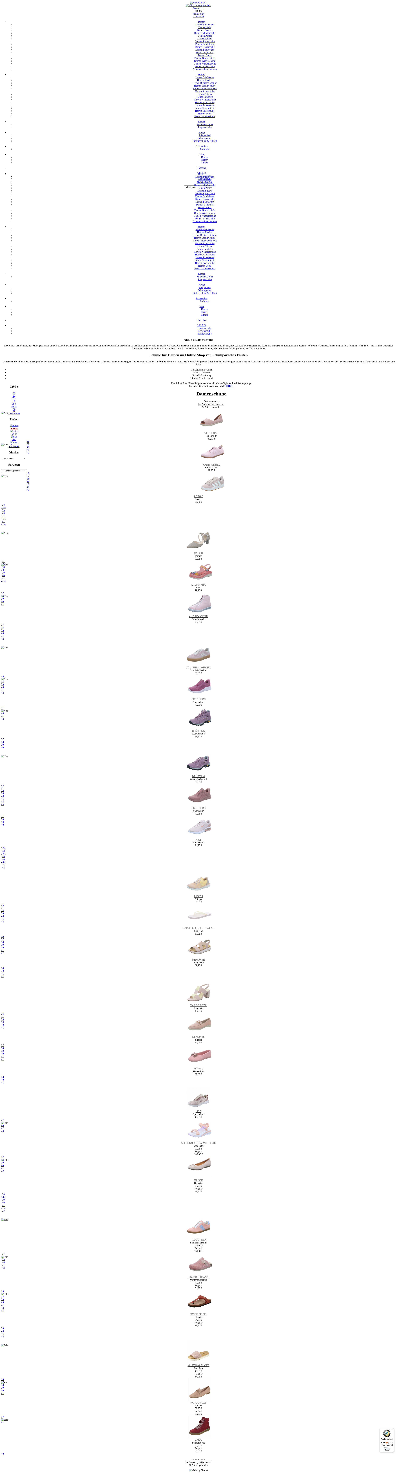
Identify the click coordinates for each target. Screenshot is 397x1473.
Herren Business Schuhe (205, 83)
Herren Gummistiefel (204, 108)
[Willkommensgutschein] (198, 5)
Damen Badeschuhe (205, 66)
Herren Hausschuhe (204, 102)
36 (14, 392)
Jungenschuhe (205, 127)
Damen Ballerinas (205, 52)
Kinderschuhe (205, 333)
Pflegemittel (205, 135)
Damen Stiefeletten (204, 24)
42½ (3, 524)
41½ (3, 518)
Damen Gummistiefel (204, 58)
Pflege (201, 132)
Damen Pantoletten (204, 49)
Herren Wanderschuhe (205, 99)
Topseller (201, 168)
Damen (201, 21)
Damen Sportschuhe (205, 41)
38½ (14, 403)
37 (14, 395)
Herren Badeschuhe (204, 110)
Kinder (201, 121)
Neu (202, 154)
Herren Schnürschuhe (204, 85)
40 (3, 513)
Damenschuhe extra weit (205, 69)
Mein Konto (199, 13)
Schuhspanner (205, 138)
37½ (14, 398)
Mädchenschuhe (205, 124)
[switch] (387, 1449)
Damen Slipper (204, 38)
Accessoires (201, 146)
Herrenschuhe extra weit (205, 88)
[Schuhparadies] (198, 2)
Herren (201, 74)
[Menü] (392, 1430)
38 (14, 401)
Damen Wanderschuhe (205, 63)
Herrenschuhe (205, 331)
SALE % (201, 325)
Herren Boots (204, 113)
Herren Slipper (205, 94)
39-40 (14, 406)
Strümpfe (204, 149)
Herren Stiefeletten (205, 77)
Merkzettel (198, 16)
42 (3, 521)
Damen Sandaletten (204, 44)
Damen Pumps (205, 35)
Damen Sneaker (205, 30)
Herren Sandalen (204, 97)
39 (3, 510)
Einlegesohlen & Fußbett (205, 141)
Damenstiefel (204, 27)
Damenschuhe (205, 328)
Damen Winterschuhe (204, 61)
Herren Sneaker (204, 80)
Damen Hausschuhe (205, 47)
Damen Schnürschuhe (205, 33)
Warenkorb (198, 8)
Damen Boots (205, 55)
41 (3, 516)
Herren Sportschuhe (204, 91)
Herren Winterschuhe (204, 116)
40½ (3, 862)
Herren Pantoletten (205, 105)
